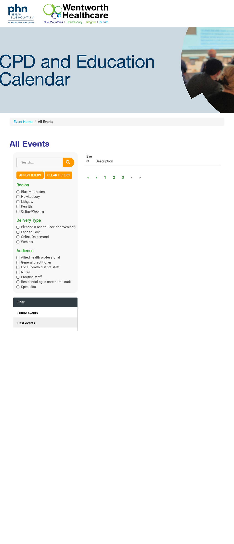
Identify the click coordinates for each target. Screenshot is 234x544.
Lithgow (27, 202)
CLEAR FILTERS (58, 175)
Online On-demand (35, 237)
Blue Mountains (33, 192)
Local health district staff (40, 267)
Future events (27, 313)
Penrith (26, 206)
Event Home (23, 122)
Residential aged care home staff (46, 282)
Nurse (25, 272)
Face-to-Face (31, 232)
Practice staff (31, 277)
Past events (26, 323)
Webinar (27, 242)
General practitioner (36, 262)
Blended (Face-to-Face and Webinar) (48, 227)
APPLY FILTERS (30, 175)
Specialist (28, 287)
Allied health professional (40, 257)
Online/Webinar (32, 211)
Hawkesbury (30, 197)
